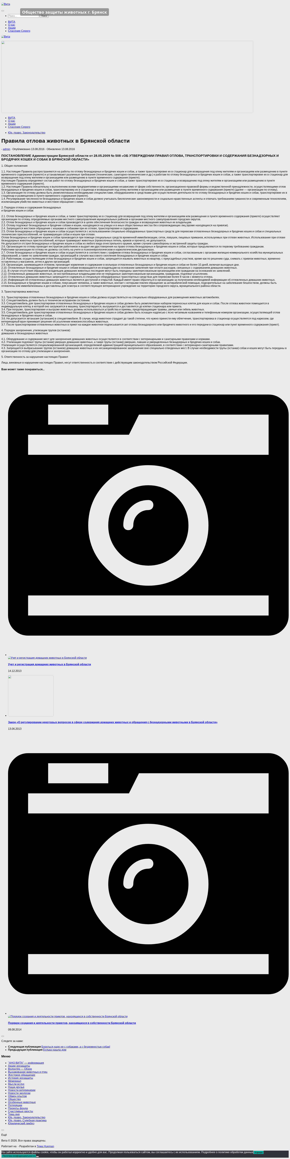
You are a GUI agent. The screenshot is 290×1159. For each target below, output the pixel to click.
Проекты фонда (18, 1108)
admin (6, 149)
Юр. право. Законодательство (26, 132)
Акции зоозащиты (19, 1065)
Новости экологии (19, 1093)
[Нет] (37, 1156)
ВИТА (11, 21)
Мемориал (14, 1081)
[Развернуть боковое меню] (2, 1036)
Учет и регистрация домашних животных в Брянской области (49, 664)
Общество (14, 1099)
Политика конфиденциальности (19, 1156)
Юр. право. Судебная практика (27, 1120)
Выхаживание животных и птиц (27, 1072)
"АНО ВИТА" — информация (26, 1062)
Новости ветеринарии (21, 1090)
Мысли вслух (16, 1084)
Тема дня (14, 1114)
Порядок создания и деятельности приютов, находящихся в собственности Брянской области (72, 1023)
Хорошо (258, 1152)
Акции (12, 27)
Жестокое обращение (21, 1075)
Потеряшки (15, 1105)
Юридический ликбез (21, 1123)
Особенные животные (22, 1102)
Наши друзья (16, 1087)
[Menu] (2, 10)
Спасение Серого (19, 30)
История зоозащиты (20, 1078)
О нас (11, 24)
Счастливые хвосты (20, 1111)
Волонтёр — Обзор (20, 1068)
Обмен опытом (17, 1096)
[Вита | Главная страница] (5, 4)
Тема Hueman (45, 1146)
